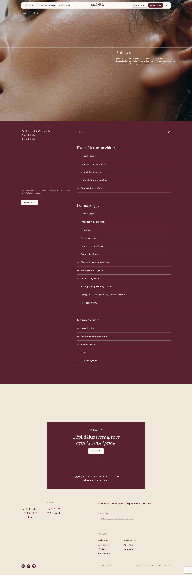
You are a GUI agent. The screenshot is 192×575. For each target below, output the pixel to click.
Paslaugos (29, 5)
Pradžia (24, 13)
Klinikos (52, 5)
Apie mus (128, 544)
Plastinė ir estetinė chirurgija (35, 131)
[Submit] (169, 513)
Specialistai (42, 5)
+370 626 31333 (139, 5)
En (166, 5)
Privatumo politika (104, 565)
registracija (155, 5)
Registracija (29, 202)
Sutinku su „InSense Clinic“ (111, 519)
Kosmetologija (28, 139)
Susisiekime (96, 451)
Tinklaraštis (64, 5)
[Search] (128, 5)
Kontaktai (129, 549)
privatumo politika (127, 519)
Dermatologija (28, 135)
